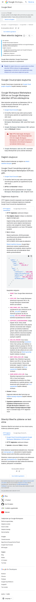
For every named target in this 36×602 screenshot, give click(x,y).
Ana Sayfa (3, 24)
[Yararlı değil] (18, 28)
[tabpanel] (18, 312)
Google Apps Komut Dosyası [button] (21, 208)
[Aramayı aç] (26, 2)
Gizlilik (8, 594)
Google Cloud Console (11, 110)
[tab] (6, 209)
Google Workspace (13, 24)
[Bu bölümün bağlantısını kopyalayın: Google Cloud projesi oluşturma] (32, 80)
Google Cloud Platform (7, 581)
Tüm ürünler (4, 587)
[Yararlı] (16, 28)
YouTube (3, 563)
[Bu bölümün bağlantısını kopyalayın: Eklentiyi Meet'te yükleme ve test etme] (7, 422)
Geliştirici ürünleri (5, 524)
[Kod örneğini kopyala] (31, 256)
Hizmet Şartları (5, 532)
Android (3, 573)
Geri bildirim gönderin (9, 31)
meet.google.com (9, 452)
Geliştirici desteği (5, 529)
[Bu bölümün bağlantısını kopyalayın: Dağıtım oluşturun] (19, 157)
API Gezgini (4, 547)
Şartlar (3, 594)
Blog (2, 555)
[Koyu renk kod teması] (28, 256)
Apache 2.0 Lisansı (22, 482)
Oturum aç (31, 2)
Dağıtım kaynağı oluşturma (14, 396)
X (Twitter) (4, 560)
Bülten (3, 557)
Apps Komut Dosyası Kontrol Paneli (10, 542)
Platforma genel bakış (7, 521)
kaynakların (28, 342)
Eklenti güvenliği (26, 352)
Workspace (19, 2)
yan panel (17, 311)
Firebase (3, 579)
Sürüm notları (5, 526)
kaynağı (12, 315)
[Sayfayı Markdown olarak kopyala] (29, 35)
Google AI (3, 584)
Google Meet (6, 7)
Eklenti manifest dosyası (14, 244)
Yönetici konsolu (5, 539)
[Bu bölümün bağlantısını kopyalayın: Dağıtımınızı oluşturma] (20, 197)
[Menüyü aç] (2, 2)
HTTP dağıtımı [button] (6, 208)
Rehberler (31, 24)
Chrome (3, 576)
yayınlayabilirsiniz (12, 459)
